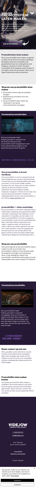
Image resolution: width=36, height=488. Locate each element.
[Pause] (4, 132)
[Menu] (32, 13)
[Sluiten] (33, 469)
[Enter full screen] (31, 132)
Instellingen (17, 485)
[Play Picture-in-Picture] (27, 132)
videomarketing (15, 198)
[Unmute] (7, 132)
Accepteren (17, 480)
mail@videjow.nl (18, 435)
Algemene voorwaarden (18, 454)
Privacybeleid (18, 451)
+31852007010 (18, 432)
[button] (11, 44)
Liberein (7, 315)
